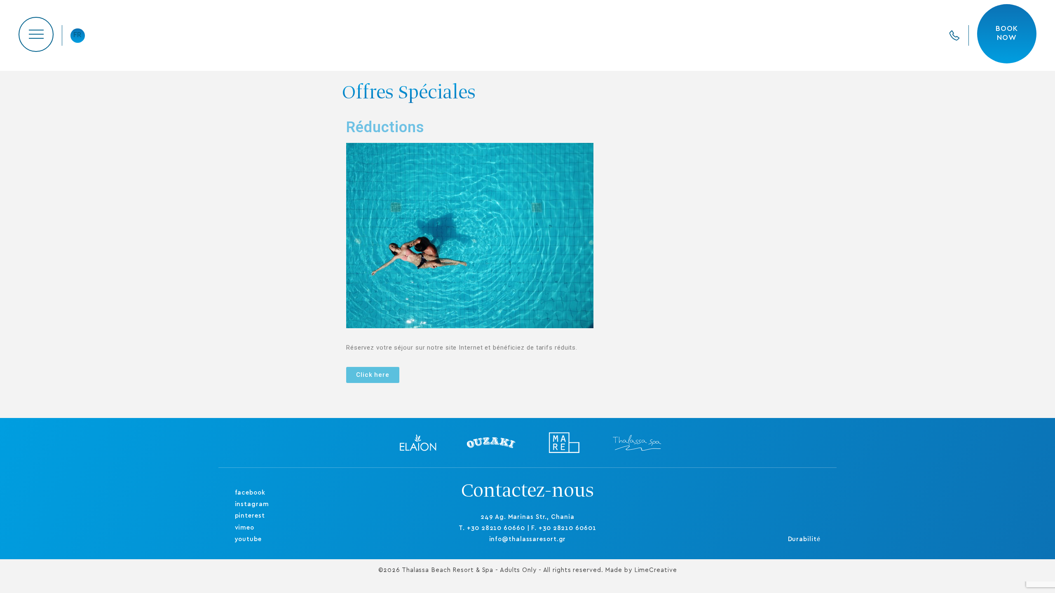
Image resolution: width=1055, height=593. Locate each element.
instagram (252, 504)
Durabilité (804, 539)
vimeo (245, 528)
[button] (372, 375)
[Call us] (954, 35)
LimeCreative (655, 570)
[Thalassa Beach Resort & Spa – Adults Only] (527, 35)
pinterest (250, 516)
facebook (250, 493)
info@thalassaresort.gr (527, 539)
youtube (248, 539)
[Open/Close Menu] (36, 34)
